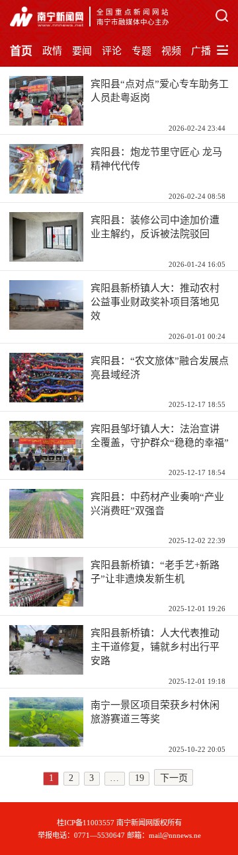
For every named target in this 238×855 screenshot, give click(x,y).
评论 (112, 51)
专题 (141, 51)
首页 (21, 51)
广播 (201, 51)
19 (139, 778)
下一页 (174, 778)
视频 (171, 51)
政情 (52, 51)
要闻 (82, 51)
